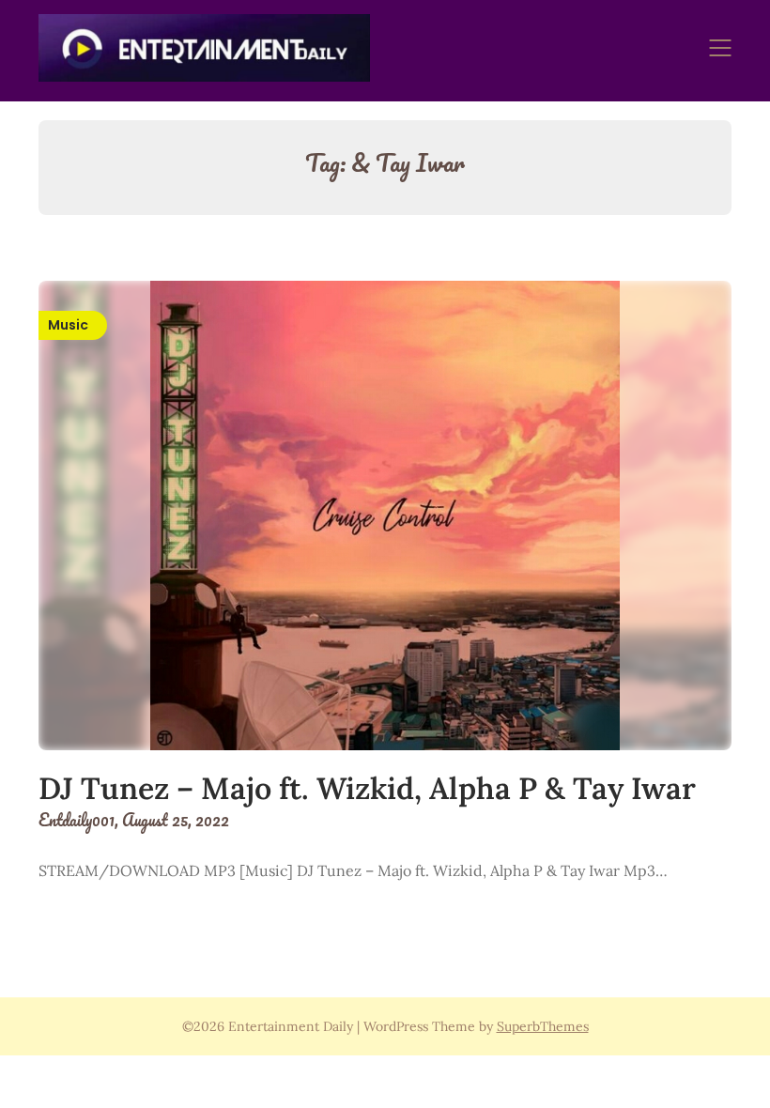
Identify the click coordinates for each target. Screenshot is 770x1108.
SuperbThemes (543, 1026)
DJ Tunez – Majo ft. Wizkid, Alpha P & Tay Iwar (367, 788)
